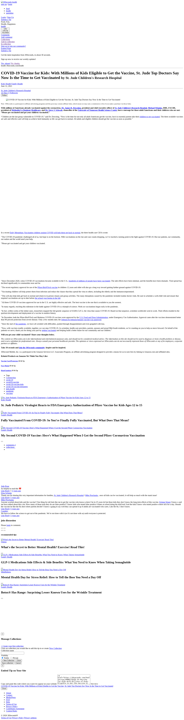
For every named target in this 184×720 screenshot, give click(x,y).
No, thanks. (15, 63)
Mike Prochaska (91, 495)
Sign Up (10, 17)
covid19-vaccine (12, 382)
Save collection (7, 663)
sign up (4, 4)
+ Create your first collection (12, 646)
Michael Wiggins (155, 108)
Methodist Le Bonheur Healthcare (26, 110)
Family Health (17, 84)
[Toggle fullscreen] (5, 528)
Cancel (18, 663)
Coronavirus (11, 378)
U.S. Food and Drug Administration (93, 317)
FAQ (8, 700)
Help (8, 702)
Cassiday (4, 511)
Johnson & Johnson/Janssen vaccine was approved (81, 320)
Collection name (7, 651)
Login (3, 17)
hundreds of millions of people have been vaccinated (89, 281)
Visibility (4, 655)
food (8, 8)
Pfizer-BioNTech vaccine (48, 287)
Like (3, 491)
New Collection (55, 648)
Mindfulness (6, 572)
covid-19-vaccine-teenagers (17, 387)
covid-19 (9, 380)
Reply (7, 491)
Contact (9, 695)
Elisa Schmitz (6, 493)
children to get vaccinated (150, 117)
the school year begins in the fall (47, 298)
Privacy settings (30, 718)
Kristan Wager (165, 502)
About (8, 693)
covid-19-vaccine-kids (15, 384)
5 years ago (16, 491)
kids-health (10, 389)
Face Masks (5, 366)
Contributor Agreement (15, 709)
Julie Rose (5, 486)
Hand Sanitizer (6, 370)
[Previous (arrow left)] (2, 530)
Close (19, 660)
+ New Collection (8, 660)
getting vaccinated (49, 330)
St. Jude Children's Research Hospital (69, 495)
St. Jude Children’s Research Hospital (131, 108)
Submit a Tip (6, 19)
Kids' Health (6, 84)
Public (7, 658)
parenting (9, 13)
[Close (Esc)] (2, 528)
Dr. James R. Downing (71, 108)
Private (15, 658)
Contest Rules (11, 711)
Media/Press (11, 697)
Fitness (4, 542)
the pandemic (21, 324)
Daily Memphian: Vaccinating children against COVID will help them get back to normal (45, 233)
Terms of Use (11, 704)
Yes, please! (5, 63)
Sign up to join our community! (13, 46)
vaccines (9, 393)
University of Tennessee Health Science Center (97, 110)
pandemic (10, 391)
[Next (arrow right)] (5, 530)
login (10, 4)
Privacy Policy (12, 706)
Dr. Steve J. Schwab (53, 110)
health (8, 11)
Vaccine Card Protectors (9, 361)
